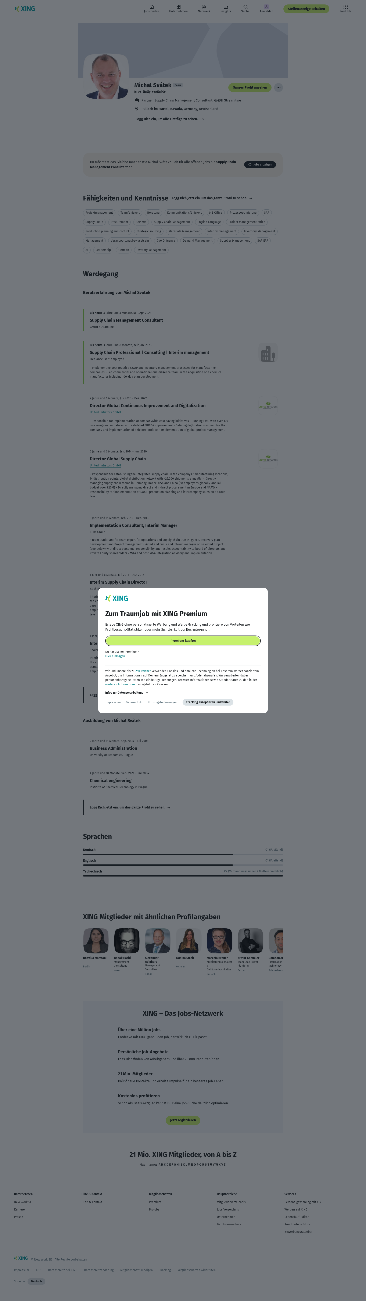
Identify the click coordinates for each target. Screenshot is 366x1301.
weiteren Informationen (121, 684)
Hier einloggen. (115, 656)
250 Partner (143, 671)
